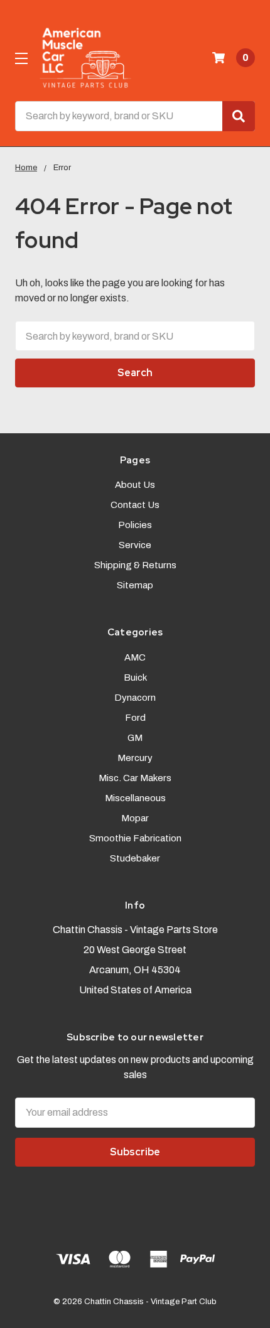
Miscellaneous (135, 798)
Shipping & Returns (135, 565)
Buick (135, 677)
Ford (135, 718)
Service (135, 545)
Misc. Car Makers (135, 778)
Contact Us (135, 505)
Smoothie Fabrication (135, 838)
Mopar (135, 818)
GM (135, 738)
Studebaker (135, 858)
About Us (135, 485)
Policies (135, 525)
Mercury (135, 758)
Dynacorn (135, 698)
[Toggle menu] (21, 58)
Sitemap (135, 585)
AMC (135, 657)
